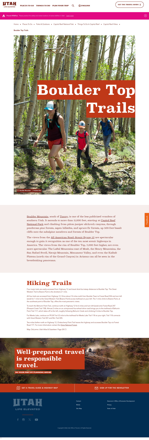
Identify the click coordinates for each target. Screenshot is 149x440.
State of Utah (111, 408)
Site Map (79, 408)
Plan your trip (60, 6)
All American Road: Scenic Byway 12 (72, 237)
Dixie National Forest (69, 325)
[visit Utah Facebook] (18, 419)
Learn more (70, 16)
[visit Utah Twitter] (30, 419)
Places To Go (27, 6)
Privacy (109, 405)
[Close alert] (145, 15)
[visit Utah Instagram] (23, 419)
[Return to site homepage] (9, 4)
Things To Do (43, 6)
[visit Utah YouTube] (36, 419)
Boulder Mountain (37, 216)
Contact (78, 401)
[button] (147, 220)
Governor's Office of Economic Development (121, 401)
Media (78, 405)
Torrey (64, 216)
